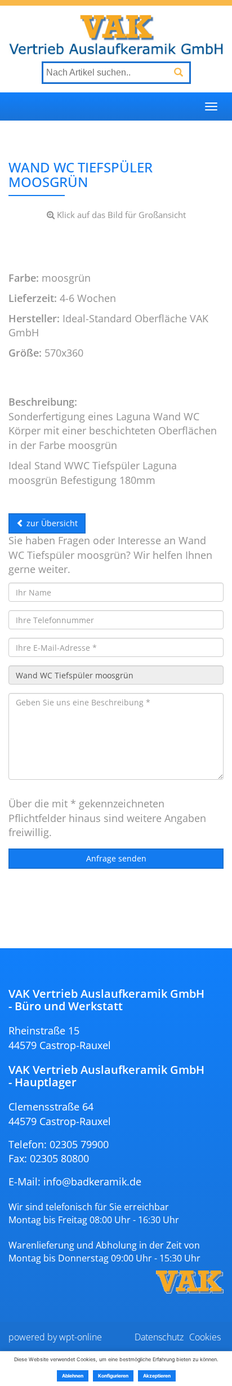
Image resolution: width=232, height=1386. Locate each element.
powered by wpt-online (55, 1337)
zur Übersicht (51, 523)
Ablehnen (72, 1376)
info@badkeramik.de (92, 1181)
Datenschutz (159, 1337)
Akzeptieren (157, 1376)
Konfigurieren (113, 1376)
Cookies (205, 1337)
